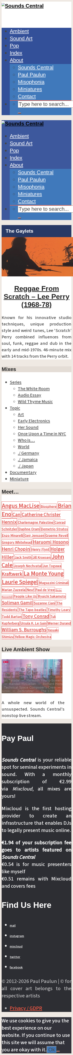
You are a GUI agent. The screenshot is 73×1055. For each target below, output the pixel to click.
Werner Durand (59, 623)
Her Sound (28, 427)
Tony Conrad (36, 616)
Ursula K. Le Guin (33, 623)
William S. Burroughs (24, 629)
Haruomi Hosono (51, 542)
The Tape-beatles (32, 609)
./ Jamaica (28, 459)
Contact (27, 96)
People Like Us (25, 596)
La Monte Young (44, 573)
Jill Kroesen (41, 557)
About (16, 60)
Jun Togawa (52, 565)
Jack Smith (23, 557)
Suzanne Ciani (44, 603)
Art (21, 414)
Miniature (19, 479)
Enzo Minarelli (12, 535)
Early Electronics (34, 421)
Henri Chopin (16, 549)
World (23, 446)
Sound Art (21, 38)
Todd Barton (11, 616)
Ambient (19, 31)
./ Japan (26, 466)
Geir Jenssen (34, 535)
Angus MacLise (20, 506)
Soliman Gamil (17, 602)
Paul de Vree (45, 589)
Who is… (26, 440)
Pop (14, 46)
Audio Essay (29, 395)
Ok (51, 1049)
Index (16, 53)
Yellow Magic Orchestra (33, 636)
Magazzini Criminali (54, 582)
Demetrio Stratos (54, 529)
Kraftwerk (12, 574)
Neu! (30, 589)
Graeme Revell (56, 535)
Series (15, 382)
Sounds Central (36, 67)
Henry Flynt (40, 549)
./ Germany (28, 453)
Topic (15, 408)
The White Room (34, 388)
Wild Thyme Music (35, 401)
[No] (58, 1051)
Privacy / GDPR (26, 1008)
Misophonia (31, 82)
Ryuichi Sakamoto (52, 596)
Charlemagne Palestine (35, 522)
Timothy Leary (58, 609)
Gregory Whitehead (17, 542)
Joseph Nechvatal (28, 565)
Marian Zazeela (13, 589)
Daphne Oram (29, 529)
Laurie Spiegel (20, 582)
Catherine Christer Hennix (31, 518)
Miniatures (30, 89)
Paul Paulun (32, 74)
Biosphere (49, 506)
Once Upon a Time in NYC (42, 434)
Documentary (23, 472)
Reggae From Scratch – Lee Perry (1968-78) (36, 296)
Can (16, 514)
